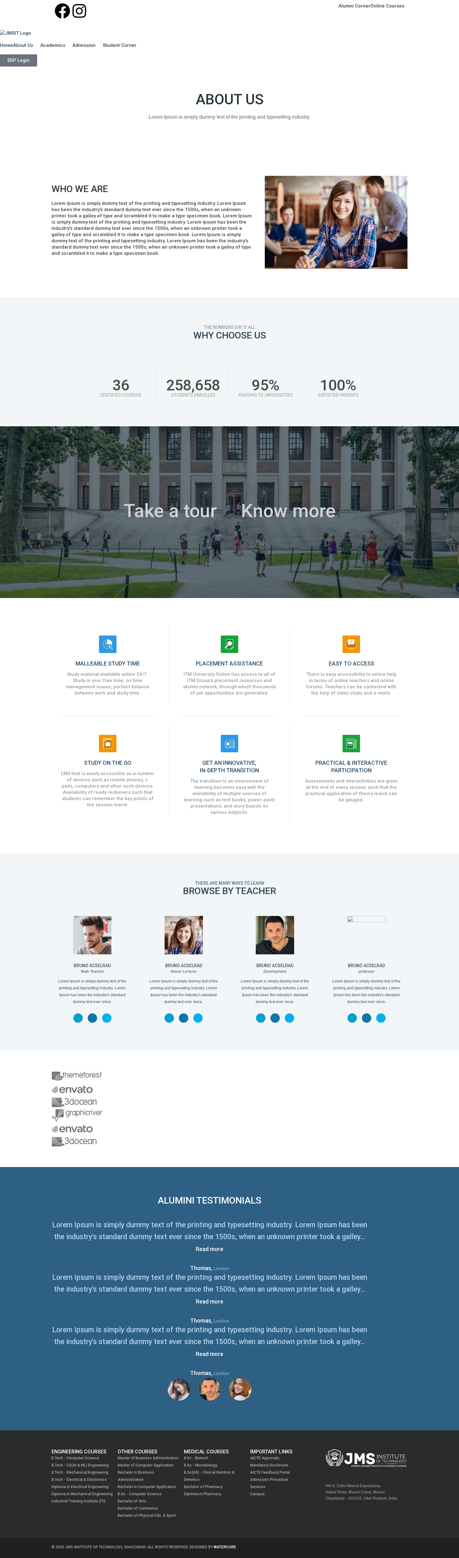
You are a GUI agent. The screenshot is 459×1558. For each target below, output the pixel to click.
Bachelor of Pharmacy (203, 1487)
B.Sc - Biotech (196, 1458)
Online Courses (387, 6)
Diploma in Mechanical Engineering (82, 1494)
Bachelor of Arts (132, 1501)
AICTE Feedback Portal (270, 1472)
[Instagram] (79, 11)
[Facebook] (62, 11)
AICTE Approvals (264, 1458)
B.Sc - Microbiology (200, 1465)
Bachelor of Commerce (138, 1508)
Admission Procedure (269, 1479)
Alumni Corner (354, 6)
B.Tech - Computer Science (75, 1458)
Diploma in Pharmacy (202, 1494)
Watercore (225, 1547)
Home (6, 45)
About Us (23, 45)
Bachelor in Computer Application (147, 1487)
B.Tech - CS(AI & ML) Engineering (80, 1465)
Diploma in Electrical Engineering (80, 1487)
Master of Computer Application (146, 1465)
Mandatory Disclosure (269, 1465)
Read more (209, 1249)
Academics (52, 45)
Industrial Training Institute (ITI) (79, 1501)
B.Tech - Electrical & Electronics (79, 1479)
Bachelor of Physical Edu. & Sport (147, 1515)
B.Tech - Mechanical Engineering (80, 1472)
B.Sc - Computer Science (139, 1494)
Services (257, 1487)
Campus (257, 1494)
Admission (84, 45)
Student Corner (119, 45)
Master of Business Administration (148, 1458)
